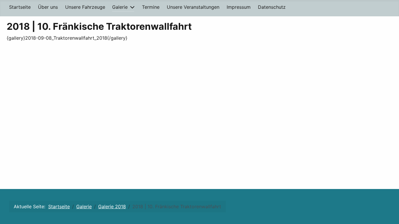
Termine (150, 7)
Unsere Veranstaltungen (193, 7)
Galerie (120, 7)
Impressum (239, 7)
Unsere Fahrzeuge (85, 7)
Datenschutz (272, 7)
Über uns (48, 7)
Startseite (20, 7)
